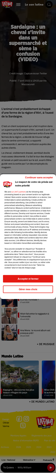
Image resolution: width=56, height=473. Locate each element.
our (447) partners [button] (18, 191)
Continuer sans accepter (39, 177)
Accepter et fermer (28, 278)
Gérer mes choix (28, 289)
